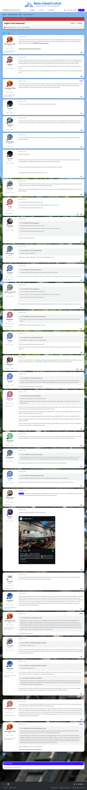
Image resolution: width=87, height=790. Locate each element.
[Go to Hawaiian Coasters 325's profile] (10, 287)
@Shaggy (21, 493)
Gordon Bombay (10, 497)
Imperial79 (10, 125)
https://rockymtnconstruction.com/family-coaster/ (30, 749)
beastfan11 (10, 517)
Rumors (27, 27)
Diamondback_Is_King (11, 27)
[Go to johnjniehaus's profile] (10, 596)
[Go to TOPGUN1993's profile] (10, 221)
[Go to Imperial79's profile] (10, 120)
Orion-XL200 (10, 188)
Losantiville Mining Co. (10, 708)
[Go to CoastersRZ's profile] (10, 577)
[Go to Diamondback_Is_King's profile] (4, 27)
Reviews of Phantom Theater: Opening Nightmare (16, 19)
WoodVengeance (10, 142)
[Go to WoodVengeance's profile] (10, 137)
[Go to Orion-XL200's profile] (10, 183)
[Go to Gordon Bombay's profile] (10, 493)
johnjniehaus (10, 600)
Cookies (10, 787)
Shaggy (10, 206)
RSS (15, 787)
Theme (52, 787)
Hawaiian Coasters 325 (9, 292)
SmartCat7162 (9, 440)
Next (9, 33)
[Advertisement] (43, 777)
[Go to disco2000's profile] (10, 336)
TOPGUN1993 (10, 226)
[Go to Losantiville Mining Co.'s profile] (10, 704)
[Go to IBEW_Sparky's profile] (10, 360)
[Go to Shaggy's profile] (10, 202)
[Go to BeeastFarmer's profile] (10, 315)
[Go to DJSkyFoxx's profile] (10, 60)
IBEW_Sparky (10, 364)
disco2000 (9, 340)
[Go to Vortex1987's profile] (10, 104)
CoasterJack (10, 272)
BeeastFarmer (9, 319)
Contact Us (5, 787)
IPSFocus (56, 787)
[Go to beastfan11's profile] (10, 512)
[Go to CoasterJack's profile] (10, 268)
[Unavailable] (37, 517)
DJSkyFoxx (9, 64)
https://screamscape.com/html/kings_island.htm (30, 48)
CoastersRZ (10, 581)
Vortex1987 (10, 108)
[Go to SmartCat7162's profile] (10, 436)
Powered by (78, 787)
